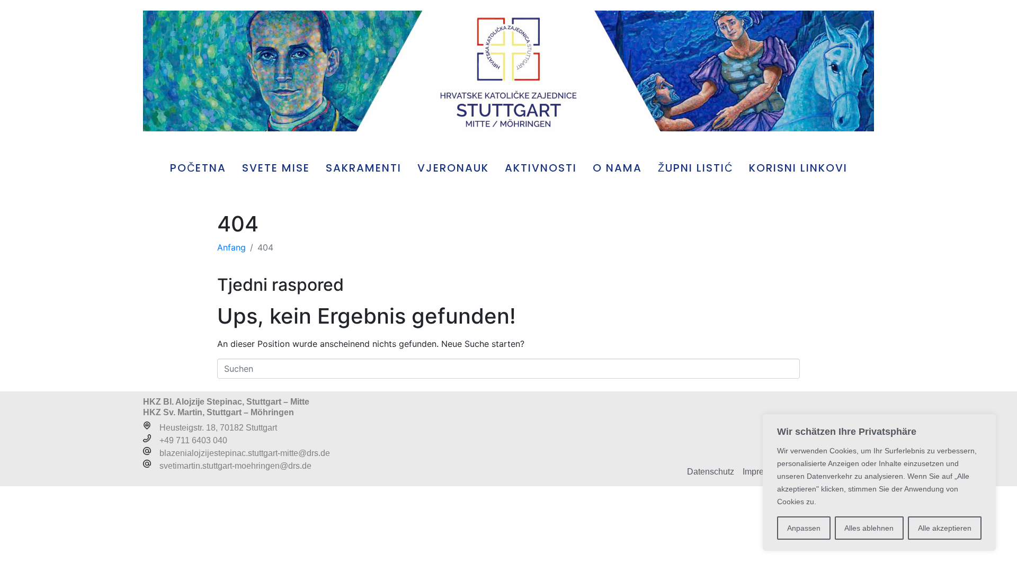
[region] (879, 482)
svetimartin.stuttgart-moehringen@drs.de (235, 465)
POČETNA (198, 167)
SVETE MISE (276, 167)
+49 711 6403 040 (193, 440)
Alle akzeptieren (944, 528)
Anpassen (803, 528)
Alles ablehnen (869, 528)
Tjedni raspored (280, 284)
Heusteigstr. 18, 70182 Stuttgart (218, 427)
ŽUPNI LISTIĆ (695, 167)
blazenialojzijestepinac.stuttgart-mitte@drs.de (244, 453)
